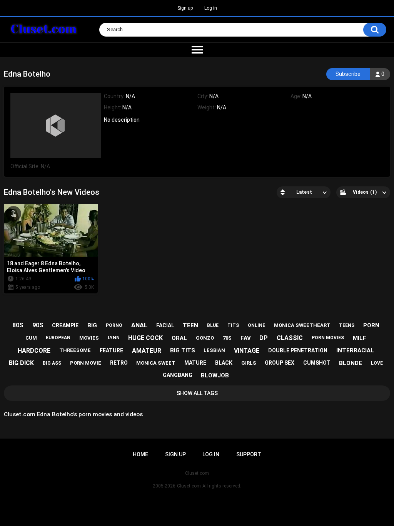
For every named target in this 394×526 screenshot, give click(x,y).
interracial (355, 350)
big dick (21, 363)
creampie (65, 325)
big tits (182, 350)
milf (359, 338)
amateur (146, 350)
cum (31, 338)
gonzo (205, 338)
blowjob (215, 375)
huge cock (145, 338)
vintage (246, 350)
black (223, 363)
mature (195, 363)
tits (233, 325)
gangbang (177, 375)
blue (213, 325)
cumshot (316, 363)
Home (140, 454)
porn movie (85, 363)
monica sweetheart (302, 325)
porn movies (328, 337)
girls (248, 363)
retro (119, 363)
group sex (279, 363)
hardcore (34, 350)
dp (263, 338)
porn (371, 325)
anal (139, 325)
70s (227, 338)
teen (190, 325)
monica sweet (155, 363)
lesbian (214, 350)
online (256, 325)
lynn (114, 337)
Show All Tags (197, 393)
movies (89, 338)
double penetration (297, 350)
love (377, 363)
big (92, 325)
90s (37, 325)
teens (346, 325)
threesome (75, 350)
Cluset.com (189, 486)
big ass (52, 363)
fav (245, 338)
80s (17, 325)
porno (114, 325)
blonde (350, 363)
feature (111, 350)
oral (179, 338)
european (58, 337)
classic (290, 338)
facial (165, 325)
